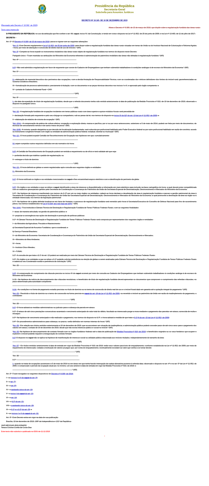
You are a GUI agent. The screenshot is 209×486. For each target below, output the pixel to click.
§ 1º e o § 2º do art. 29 (20, 409)
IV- (14, 144)
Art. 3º (15, 52)
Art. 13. (16, 167)
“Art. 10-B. (17, 129)
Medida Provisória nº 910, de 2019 (131, 332)
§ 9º (14, 273)
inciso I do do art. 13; (22, 394)
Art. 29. (16, 325)
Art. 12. (16, 136)
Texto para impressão (10, 30)
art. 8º (13, 386)
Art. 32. (16, 332)
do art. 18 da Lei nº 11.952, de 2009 (101, 293)
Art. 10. (16, 111)
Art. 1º (16, 46)
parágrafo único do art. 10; (22, 390)
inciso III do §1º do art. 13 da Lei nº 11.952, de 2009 (135, 115)
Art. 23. (16, 293)
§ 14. (15, 289)
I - (13, 101)
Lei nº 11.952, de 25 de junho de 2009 (58, 46)
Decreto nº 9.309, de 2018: (62, 374)
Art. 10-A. (17, 123)
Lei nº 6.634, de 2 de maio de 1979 (57, 204)
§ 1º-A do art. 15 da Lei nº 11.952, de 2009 (151, 318)
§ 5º (14, 187)
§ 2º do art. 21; (18, 401)
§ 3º (14, 68)
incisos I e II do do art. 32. (25, 413)
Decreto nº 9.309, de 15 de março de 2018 (32, 42)
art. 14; (14, 398)
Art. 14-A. (17, 208)
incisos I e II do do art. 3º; (24, 378)
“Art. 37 (16, 346)
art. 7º (13, 382)
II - (14, 79)
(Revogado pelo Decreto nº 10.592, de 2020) (19, 25)
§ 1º (14, 179)
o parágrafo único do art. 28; (22, 405)
